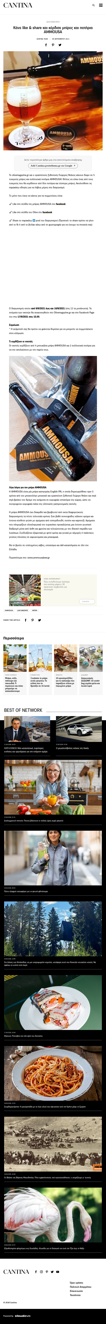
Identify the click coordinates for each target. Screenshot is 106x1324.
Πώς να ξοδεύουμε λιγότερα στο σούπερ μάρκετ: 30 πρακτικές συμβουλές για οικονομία (57, 585)
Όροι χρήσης (76, 1282)
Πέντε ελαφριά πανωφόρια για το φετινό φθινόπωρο (26, 891)
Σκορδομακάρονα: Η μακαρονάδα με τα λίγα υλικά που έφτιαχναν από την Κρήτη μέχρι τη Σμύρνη (45, 1106)
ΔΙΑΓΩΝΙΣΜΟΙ (53, 22)
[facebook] (46, 44)
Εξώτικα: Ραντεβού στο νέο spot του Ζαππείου (23, 1036)
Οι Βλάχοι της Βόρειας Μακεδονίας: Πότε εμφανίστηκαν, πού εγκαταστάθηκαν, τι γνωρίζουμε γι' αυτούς (47, 1177)
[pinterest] (53, 44)
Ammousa (9, 610)
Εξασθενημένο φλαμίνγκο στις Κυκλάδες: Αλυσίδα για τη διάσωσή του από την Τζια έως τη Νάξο (44, 1248)
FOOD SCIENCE (11, 675)
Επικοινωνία (76, 1291)
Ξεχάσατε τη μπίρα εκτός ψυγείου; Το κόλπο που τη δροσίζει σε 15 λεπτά (40, 682)
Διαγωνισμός (22, 610)
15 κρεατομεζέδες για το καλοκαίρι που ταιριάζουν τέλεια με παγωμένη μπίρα (65, 682)
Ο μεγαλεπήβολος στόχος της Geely (72, 748)
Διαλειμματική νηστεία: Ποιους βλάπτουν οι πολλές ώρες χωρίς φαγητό (33, 820)
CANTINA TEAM (42, 39)
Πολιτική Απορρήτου (80, 1286)
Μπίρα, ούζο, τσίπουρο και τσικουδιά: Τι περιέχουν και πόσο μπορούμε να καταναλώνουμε (14, 684)
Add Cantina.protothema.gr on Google (51, 165)
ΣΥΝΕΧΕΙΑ (85, 601)
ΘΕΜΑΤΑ (59, 675)
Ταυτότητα (75, 1295)
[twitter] (60, 44)
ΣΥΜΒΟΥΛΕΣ (35, 675)
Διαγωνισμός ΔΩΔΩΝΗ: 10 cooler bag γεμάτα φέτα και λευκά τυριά (90, 682)
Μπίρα (34, 610)
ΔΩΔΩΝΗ (84, 675)
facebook (61, 204)
